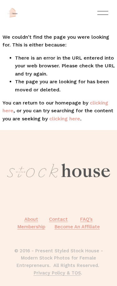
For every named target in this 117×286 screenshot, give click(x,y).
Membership (31, 227)
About (31, 219)
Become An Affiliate (77, 227)
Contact (58, 219)
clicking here (64, 119)
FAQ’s (86, 219)
